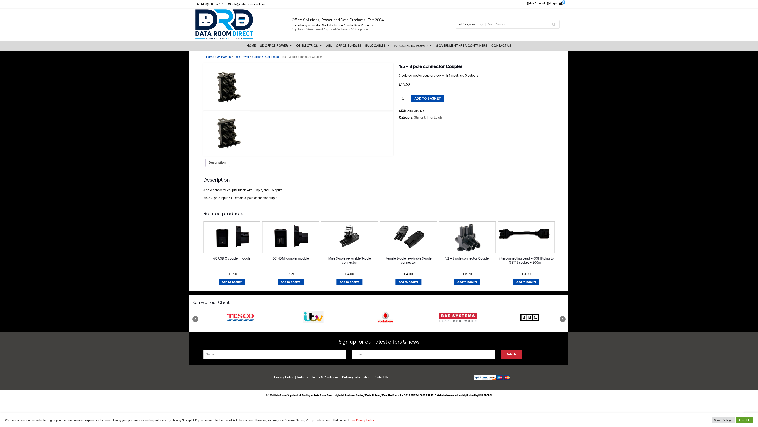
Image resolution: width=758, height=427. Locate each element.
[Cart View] (560, 4)
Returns (302, 377)
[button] (195, 319)
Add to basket (427, 98)
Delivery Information (356, 377)
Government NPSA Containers (461, 45)
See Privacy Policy (362, 420)
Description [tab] (217, 162)
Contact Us (501, 45)
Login (553, 3)
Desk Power (241, 57)
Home (251, 45)
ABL (329, 45)
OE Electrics (307, 45)
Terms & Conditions (325, 377)
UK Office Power (274, 45)
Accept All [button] (745, 420)
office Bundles (348, 45)
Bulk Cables (375, 45)
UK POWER (224, 57)
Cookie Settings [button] (723, 420)
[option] (234, 317)
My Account (537, 3)
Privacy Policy (284, 377)
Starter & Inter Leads (265, 57)
